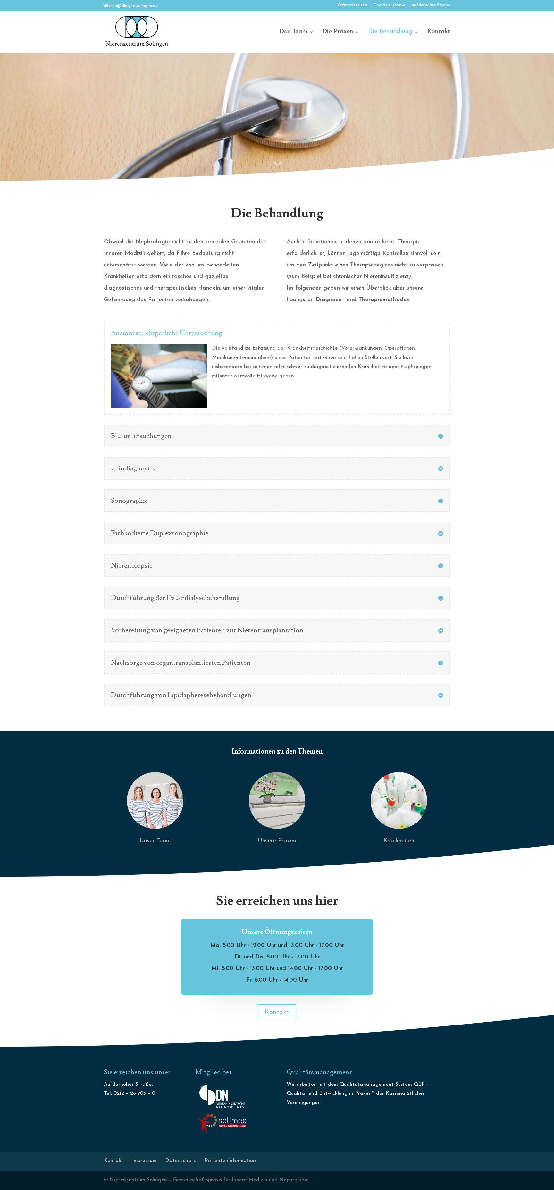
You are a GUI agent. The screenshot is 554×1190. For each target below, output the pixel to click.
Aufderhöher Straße (430, 5)
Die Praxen (338, 32)
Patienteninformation (230, 1160)
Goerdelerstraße (389, 5)
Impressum (144, 1160)
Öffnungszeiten (352, 5)
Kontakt (438, 32)
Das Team (293, 32)
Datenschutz (180, 1160)
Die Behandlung (390, 32)
